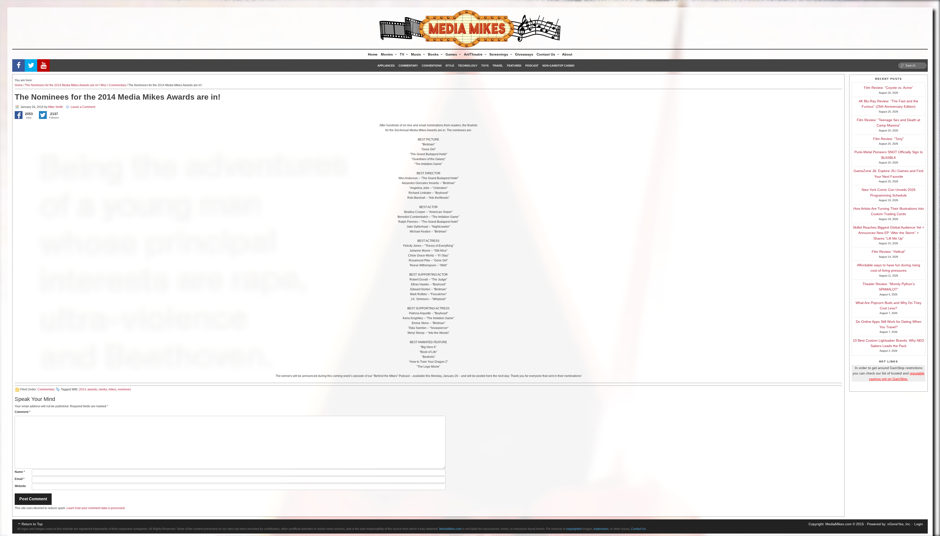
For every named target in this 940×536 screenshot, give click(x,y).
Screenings (498, 54)
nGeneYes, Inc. (899, 524)
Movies (387, 54)
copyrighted (574, 529)
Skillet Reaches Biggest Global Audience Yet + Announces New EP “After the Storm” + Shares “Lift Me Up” (888, 232)
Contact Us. (638, 529)
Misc (104, 85)
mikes (112, 389)
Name (20, 472)
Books (433, 54)
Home (372, 54)
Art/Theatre (473, 54)
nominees (124, 389)
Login (918, 524)
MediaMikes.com (838, 524)
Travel (498, 65)
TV (402, 54)
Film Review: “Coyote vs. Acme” (888, 88)
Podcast (532, 65)
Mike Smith (55, 107)
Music (416, 54)
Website (20, 486)
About (567, 54)
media (103, 389)
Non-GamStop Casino (558, 65)
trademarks (601, 529)
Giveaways (524, 54)
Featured (514, 65)
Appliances (386, 65)
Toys (485, 65)
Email (19, 479)
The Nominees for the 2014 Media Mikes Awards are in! (61, 85)
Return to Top (32, 524)
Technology (467, 65)
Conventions (432, 65)
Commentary (408, 65)
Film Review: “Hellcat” (888, 252)
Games (451, 54)
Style (450, 65)
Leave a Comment (83, 107)
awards (92, 389)
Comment (22, 412)
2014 (82, 389)
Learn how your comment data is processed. (96, 508)
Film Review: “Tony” (888, 139)
